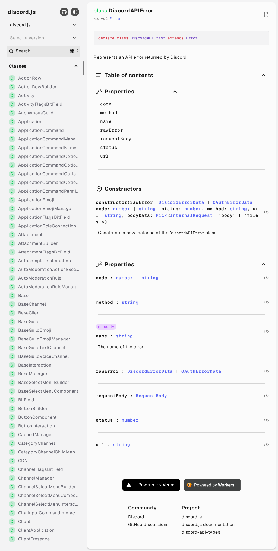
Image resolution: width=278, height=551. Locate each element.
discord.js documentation (208, 524)
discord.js (22, 11)
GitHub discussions (148, 524)
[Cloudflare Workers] (212, 485)
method (108, 112)
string (147, 209)
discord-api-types (201, 532)
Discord (136, 517)
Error (115, 18)
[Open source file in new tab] (266, 14)
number (121, 209)
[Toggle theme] (75, 12)
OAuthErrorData (233, 202)
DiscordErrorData (181, 202)
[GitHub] (64, 12)
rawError (111, 130)
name (106, 121)
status (108, 147)
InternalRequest (191, 215)
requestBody (116, 139)
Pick (161, 215)
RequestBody (151, 396)
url (104, 156)
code (106, 104)
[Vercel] (151, 485)
